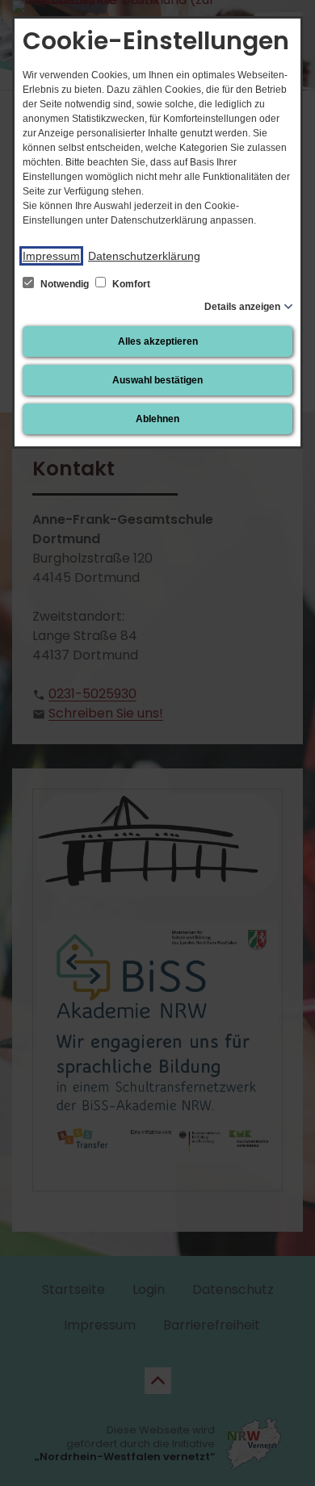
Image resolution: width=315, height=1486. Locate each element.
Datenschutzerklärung (144, 255)
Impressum (51, 255)
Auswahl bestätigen (157, 380)
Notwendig (64, 284)
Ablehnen (157, 419)
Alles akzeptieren (158, 341)
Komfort (130, 284)
